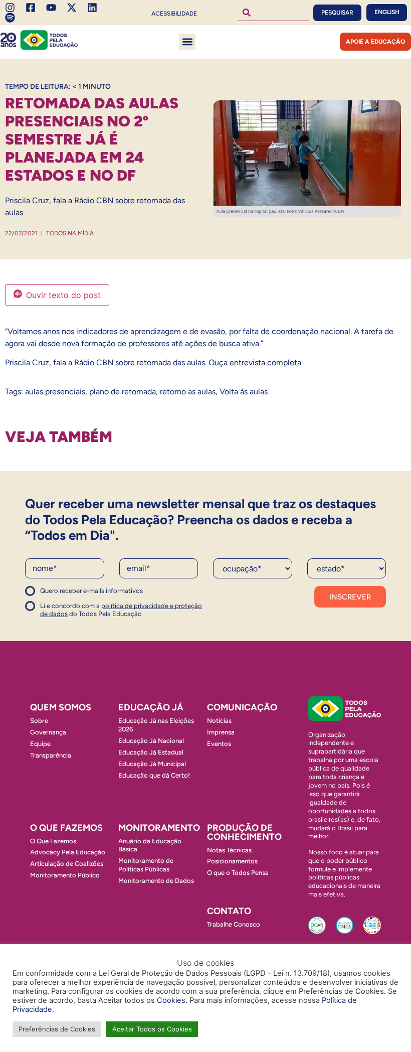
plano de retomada (122, 391)
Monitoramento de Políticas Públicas (145, 865)
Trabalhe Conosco (233, 924)
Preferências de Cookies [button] (57, 1029)
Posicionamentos (232, 861)
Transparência (50, 755)
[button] (187, 42)
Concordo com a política (61, 595)
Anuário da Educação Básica (149, 845)
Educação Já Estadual (150, 752)
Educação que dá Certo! (154, 775)
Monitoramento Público (65, 875)
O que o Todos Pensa (238, 872)
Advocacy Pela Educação (67, 852)
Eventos (219, 743)
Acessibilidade (174, 13)
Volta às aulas (244, 391)
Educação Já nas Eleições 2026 (156, 725)
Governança (48, 732)
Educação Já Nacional (151, 740)
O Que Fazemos (53, 841)
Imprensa (221, 732)
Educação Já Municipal (152, 764)
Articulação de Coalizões (66, 863)
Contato (229, 911)
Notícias (219, 720)
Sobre (39, 720)
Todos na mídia (70, 233)
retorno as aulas (188, 391)
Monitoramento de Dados (156, 880)
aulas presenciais (55, 391)
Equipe (40, 743)
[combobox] (274, 13)
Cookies (171, 1000)
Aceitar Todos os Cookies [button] (152, 1029)
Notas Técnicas (229, 850)
